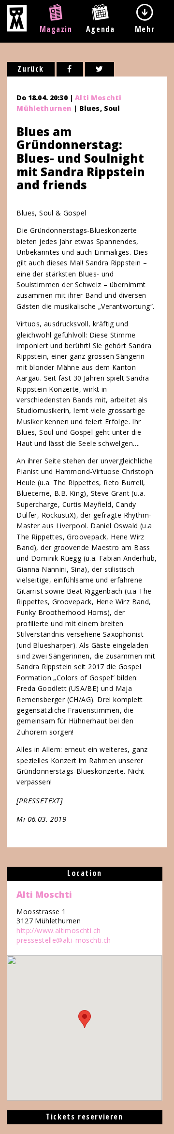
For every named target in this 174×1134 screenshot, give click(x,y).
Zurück (30, 68)
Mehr (145, 29)
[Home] (17, 28)
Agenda (100, 29)
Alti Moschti (44, 894)
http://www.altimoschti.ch (58, 930)
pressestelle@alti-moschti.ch (63, 940)
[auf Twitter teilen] (100, 69)
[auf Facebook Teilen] (70, 69)
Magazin (56, 29)
